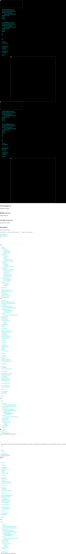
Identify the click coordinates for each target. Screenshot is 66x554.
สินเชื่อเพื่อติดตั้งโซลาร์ (8, 259)
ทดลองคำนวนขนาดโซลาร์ (7, 12)
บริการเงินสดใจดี (7, 312)
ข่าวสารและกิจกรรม (6, 278)
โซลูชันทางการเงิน (5, 15)
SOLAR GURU (4, 317)
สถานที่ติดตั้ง (6, 265)
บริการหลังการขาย (7, 276)
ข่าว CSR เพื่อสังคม (7, 280)
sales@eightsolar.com (4, 552)
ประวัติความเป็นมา (7, 251)
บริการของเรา (4, 267)
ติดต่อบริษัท (6, 285)
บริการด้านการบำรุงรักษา (9, 261)
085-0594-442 (3, 430)
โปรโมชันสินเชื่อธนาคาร (8, 310)
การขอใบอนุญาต (7, 273)
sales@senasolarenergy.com (5, 432)
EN (2, 34)
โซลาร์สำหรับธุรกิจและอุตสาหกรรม (9, 11)
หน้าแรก (3, 247)
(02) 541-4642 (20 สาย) (4, 431)
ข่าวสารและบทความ (6, 320)
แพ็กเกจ (3, 313)
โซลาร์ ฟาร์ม (4, 262)
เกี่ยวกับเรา (4, 248)
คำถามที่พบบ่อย (7, 283)
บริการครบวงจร (5, 316)
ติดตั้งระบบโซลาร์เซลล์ (8, 275)
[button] (33, 20)
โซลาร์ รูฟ (4, 254)
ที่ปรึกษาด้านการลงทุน (8, 270)
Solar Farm (6, 263)
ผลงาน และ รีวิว (5, 318)
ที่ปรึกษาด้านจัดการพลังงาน (9, 269)
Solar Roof (6, 255)
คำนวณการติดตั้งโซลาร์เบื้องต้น (10, 14)
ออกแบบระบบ (6, 272)
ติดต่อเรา (3, 18)
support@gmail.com (4, 454)
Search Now (1, 457)
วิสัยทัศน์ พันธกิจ (7, 252)
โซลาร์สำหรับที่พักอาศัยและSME (8, 9)
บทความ (5, 323)
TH (2, 33)
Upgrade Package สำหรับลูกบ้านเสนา (11, 314)
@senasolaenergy (4, 429)
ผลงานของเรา (6, 256)
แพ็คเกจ (5, 258)
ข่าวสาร (3, 16)
